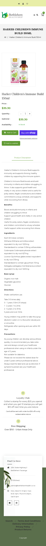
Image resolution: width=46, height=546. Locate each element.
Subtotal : (6, 119)
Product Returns (23, 529)
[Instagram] (16, 502)
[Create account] (23, 4)
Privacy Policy (23, 527)
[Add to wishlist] (27, 4)
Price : (4, 104)
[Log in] (19, 4)
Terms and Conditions (29, 521)
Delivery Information (23, 524)
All (5, 37)
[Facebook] (9, 502)
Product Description (22, 158)
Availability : (7, 125)
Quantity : (6, 114)
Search (9, 521)
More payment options (28, 138)
